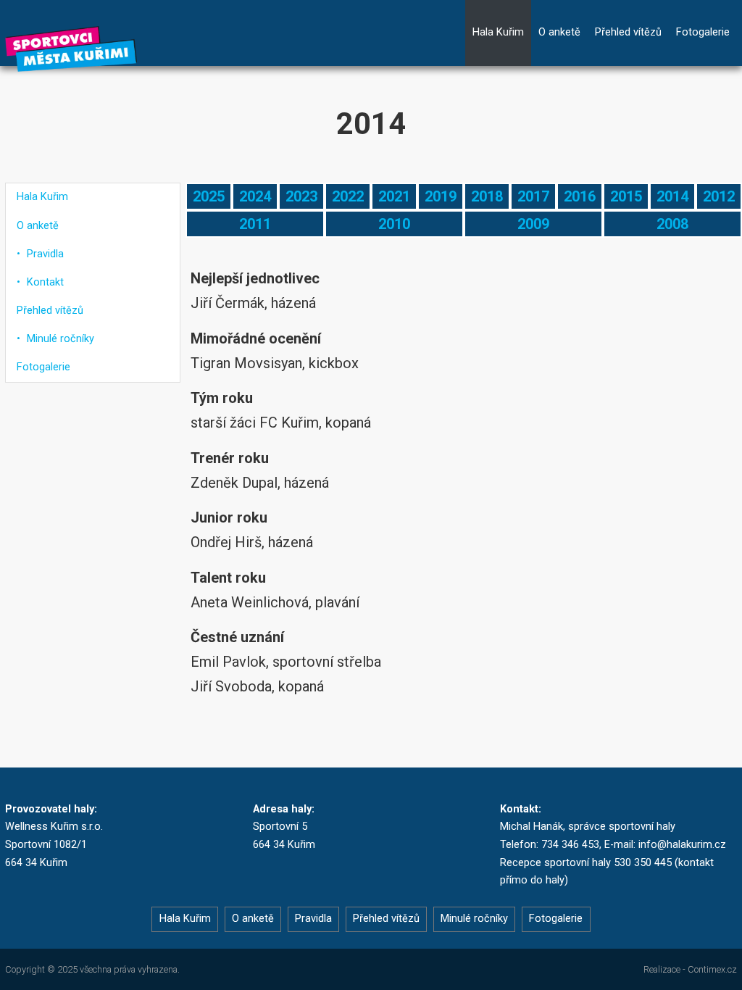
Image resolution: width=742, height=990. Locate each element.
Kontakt (45, 282)
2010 (394, 224)
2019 (441, 196)
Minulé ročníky (60, 339)
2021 (394, 196)
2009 (533, 224)
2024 (255, 196)
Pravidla (45, 254)
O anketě (559, 32)
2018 (487, 196)
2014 (672, 196)
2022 (348, 196)
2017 (533, 196)
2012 (719, 196)
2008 (672, 224)
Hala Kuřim (498, 32)
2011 (255, 224)
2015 (626, 196)
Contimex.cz (712, 969)
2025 (209, 196)
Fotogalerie (703, 32)
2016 (580, 196)
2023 (301, 196)
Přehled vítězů (628, 32)
